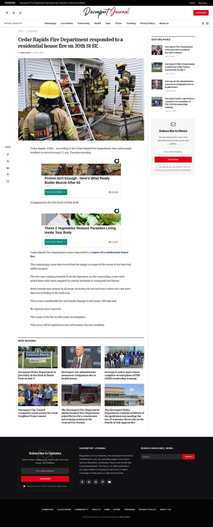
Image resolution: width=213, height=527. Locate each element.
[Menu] (207, 23)
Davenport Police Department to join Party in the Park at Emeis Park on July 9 (56, 3)
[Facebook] (8, 154)
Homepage (50, 23)
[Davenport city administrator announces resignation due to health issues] (81, 357)
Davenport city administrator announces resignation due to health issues (78, 375)
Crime (118, 23)
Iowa (108, 23)
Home (192, 3)
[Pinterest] (8, 174)
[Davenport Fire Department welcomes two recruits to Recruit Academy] (157, 50)
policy (53, 486)
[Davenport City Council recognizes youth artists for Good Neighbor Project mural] (38, 395)
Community (84, 23)
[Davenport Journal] (106, 13)
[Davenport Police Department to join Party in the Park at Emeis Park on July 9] (38, 357)
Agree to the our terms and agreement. (46, 486)
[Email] (8, 181)
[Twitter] (8, 161)
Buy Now (203, 3)
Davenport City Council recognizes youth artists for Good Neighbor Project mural (37, 413)
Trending (131, 23)
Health (97, 23)
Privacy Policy (147, 23)
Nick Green (25, 53)
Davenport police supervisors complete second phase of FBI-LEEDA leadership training (122, 375)
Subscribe (201, 13)
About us (164, 23)
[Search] (203, 23)
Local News (67, 23)
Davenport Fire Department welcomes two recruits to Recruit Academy (179, 50)
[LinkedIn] (8, 168)
